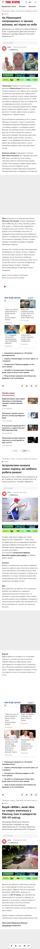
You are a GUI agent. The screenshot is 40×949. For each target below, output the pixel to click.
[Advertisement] (20, 195)
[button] (4, 2)
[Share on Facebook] (11, 946)
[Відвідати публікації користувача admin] (4, 48)
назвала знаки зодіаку (18, 555)
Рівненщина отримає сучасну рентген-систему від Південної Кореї (13, 415)
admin (9, 47)
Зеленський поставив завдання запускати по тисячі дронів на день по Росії (13, 440)
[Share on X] (16, 946)
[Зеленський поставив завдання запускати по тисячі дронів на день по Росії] (33, 440)
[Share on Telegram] (24, 946)
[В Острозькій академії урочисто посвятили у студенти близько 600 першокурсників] (33, 428)
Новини (6, 14)
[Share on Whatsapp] (20, 946)
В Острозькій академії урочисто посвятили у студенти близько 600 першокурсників (13, 428)
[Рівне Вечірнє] (15, 2)
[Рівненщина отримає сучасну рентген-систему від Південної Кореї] (33, 415)
